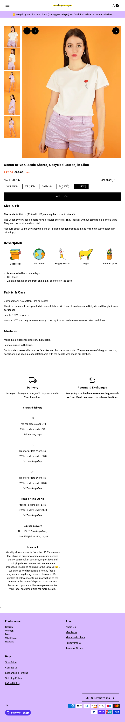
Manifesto (71, 632)
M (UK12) (64, 186)
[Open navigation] (7, 6)
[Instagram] (7, 705)
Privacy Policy (73, 642)
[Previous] (27, 30)
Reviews (9, 641)
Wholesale (11, 638)
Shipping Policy (13, 678)
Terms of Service (75, 648)
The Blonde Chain (75, 637)
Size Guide (11, 662)
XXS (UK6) (12, 186)
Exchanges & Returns (16, 672)
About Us (71, 627)
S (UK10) (47, 186)
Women (9, 630)
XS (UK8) (30, 186)
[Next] (35, 30)
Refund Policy (12, 683)
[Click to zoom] (115, 30)
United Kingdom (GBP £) (100, 697)
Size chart (106, 179)
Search (9, 627)
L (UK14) (81, 186)
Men (7, 634)
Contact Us (11, 667)
